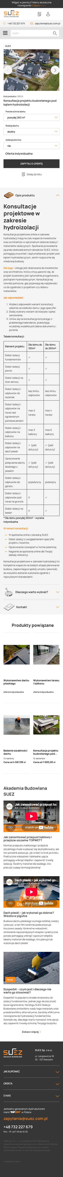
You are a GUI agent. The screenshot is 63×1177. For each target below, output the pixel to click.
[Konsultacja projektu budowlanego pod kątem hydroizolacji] (46, 724)
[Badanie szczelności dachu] (17, 724)
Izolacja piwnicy (13, 140)
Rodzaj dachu (12, 126)
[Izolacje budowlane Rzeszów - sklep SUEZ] (11, 13)
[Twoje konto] (48, 14)
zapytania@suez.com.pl (47, 23)
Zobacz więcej (30, 1031)
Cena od (8, 762)
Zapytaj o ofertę (31, 163)
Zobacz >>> (39, 5)
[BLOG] (31, 967)
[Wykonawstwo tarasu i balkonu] (46, 654)
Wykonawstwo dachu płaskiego (16, 682)
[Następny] (55, 70)
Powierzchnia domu (16, 111)
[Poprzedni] (8, 70)
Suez (8, 46)
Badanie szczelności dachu (15, 752)
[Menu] (5, 33)
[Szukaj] (54, 33)
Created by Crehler (12, 1161)
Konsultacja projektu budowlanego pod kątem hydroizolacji (45, 752)
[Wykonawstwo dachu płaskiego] (17, 654)
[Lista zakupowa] (39, 14)
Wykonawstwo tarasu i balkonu (46, 682)
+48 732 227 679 (16, 23)
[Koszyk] (56, 14)
